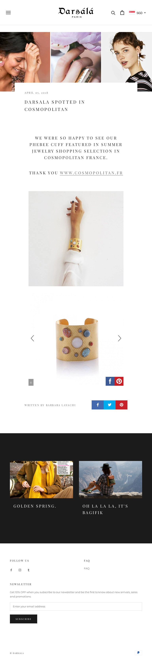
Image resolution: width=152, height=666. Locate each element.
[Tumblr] (28, 570)
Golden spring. (35, 506)
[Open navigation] (8, 12)
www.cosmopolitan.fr (91, 172)
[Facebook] (11, 570)
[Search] (113, 12)
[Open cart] (122, 12)
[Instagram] (20, 570)
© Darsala (17, 653)
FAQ (86, 568)
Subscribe (23, 618)
